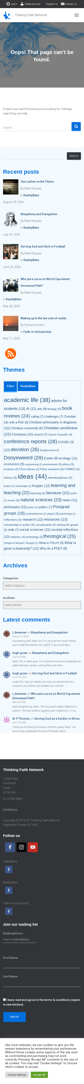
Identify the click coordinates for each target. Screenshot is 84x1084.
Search (73, 156)
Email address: (13, 933)
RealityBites (31, 195)
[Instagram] (21, 847)
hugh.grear (20, 653)
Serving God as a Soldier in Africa (57, 718)
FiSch (10, 386)
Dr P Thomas (21, 718)
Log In (14, 4)
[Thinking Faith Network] (26, 15)
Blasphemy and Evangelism (49, 632)
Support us (52, 4)
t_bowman (19, 632)
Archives (9, 598)
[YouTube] (33, 847)
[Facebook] (10, 847)
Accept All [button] (39, 1074)
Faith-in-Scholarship (37, 331)
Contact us (71, 4)
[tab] (10, 386)
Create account (32, 4)
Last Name (10, 976)
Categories (10, 578)
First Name (10, 957)
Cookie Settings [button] (17, 1074)
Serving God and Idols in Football (54, 673)
